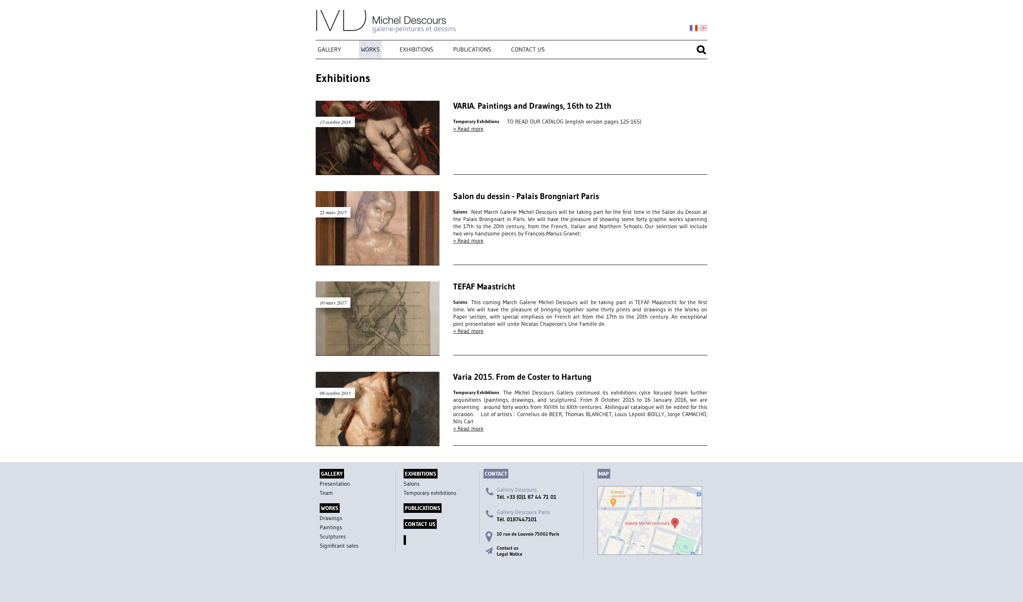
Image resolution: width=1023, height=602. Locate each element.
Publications (472, 49)
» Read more (468, 128)
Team (326, 492)
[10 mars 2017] (378, 351)
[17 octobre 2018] (378, 171)
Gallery (329, 49)
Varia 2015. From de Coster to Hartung (522, 377)
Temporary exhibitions (430, 492)
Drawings (331, 518)
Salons (412, 483)
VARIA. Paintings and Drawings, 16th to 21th (532, 106)
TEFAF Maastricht (484, 286)
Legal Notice (509, 554)
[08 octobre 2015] (378, 442)
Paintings (331, 527)
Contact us (528, 49)
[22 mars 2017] (378, 261)
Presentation (335, 483)
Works (370, 49)
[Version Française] (694, 28)
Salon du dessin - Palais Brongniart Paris (526, 196)
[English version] (703, 28)
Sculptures (333, 536)
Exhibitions (416, 49)
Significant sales (339, 545)
